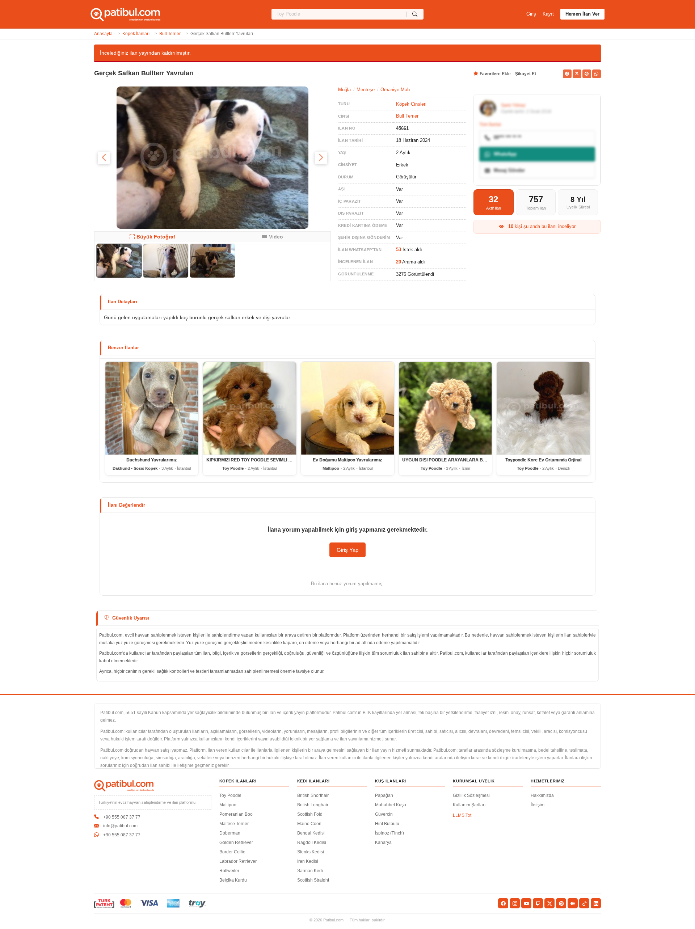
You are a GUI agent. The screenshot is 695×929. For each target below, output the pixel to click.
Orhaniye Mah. (395, 89)
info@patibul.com (120, 825)
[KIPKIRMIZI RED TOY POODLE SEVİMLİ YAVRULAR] (249, 408)
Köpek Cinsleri (411, 104)
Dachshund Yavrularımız (152, 460)
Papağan (384, 795)
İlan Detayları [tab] (122, 301)
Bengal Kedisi (311, 833)
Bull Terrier (170, 33)
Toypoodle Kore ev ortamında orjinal (543, 460)
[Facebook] (503, 903)
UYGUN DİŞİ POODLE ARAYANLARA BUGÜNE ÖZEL (456, 460)
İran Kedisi (307, 861)
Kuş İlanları (390, 781)
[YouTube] (526, 903)
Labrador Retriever (238, 861)
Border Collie (232, 851)
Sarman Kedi (310, 870)
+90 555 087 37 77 (121, 817)
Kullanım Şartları (469, 804)
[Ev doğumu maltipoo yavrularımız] (347, 408)
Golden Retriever (236, 842)
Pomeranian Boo (236, 814)
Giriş (531, 14)
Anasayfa (103, 33)
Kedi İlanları (313, 781)
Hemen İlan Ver (582, 14)
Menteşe (366, 89)
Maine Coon (309, 823)
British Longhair (312, 804)
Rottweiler (229, 870)
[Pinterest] (561, 903)
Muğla (344, 89)
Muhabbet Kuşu (390, 804)
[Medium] (573, 903)
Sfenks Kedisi (310, 851)
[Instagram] (515, 903)
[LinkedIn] (596, 903)
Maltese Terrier (234, 823)
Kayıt (548, 14)
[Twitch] (538, 903)
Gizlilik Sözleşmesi (471, 795)
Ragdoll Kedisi (311, 842)
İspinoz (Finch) (389, 833)
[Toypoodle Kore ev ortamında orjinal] (543, 408)
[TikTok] (584, 903)
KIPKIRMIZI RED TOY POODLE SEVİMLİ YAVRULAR (259, 460)
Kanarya (383, 842)
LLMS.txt (462, 815)
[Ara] (415, 14)
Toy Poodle (230, 795)
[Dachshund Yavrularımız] (151, 408)
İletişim (537, 804)
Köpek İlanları (135, 33)
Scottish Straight (313, 880)
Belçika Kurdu (233, 880)
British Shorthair (313, 795)
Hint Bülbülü (387, 823)
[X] (549, 903)
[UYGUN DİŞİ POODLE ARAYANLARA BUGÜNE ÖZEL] (445, 408)
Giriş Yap (347, 550)
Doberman (229, 833)
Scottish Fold (310, 814)
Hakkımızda (542, 795)
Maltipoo (227, 804)
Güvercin (384, 814)
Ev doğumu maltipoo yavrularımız (347, 460)
